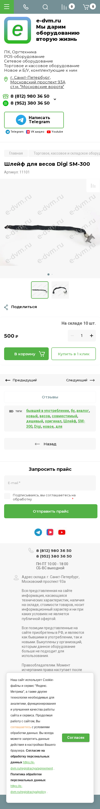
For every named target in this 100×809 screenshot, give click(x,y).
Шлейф (69, 421)
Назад (50, 443)
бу (73, 411)
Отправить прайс (51, 511)
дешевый (34, 421)
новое (48, 426)
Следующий (76, 380)
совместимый (64, 416)
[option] (50, 228)
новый (32, 416)
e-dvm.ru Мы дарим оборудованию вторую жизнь (57, 30)
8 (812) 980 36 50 (30, 96)
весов (44, 416)
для (58, 426)
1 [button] (48, 274)
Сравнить (93, 185)
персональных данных (52, 499)
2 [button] (52, 274)
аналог (82, 411)
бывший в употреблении (47, 411)
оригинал (53, 421)
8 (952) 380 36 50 (30, 103)
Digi (37, 426)
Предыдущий (25, 380)
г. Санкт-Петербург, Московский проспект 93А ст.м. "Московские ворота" (37, 82)
